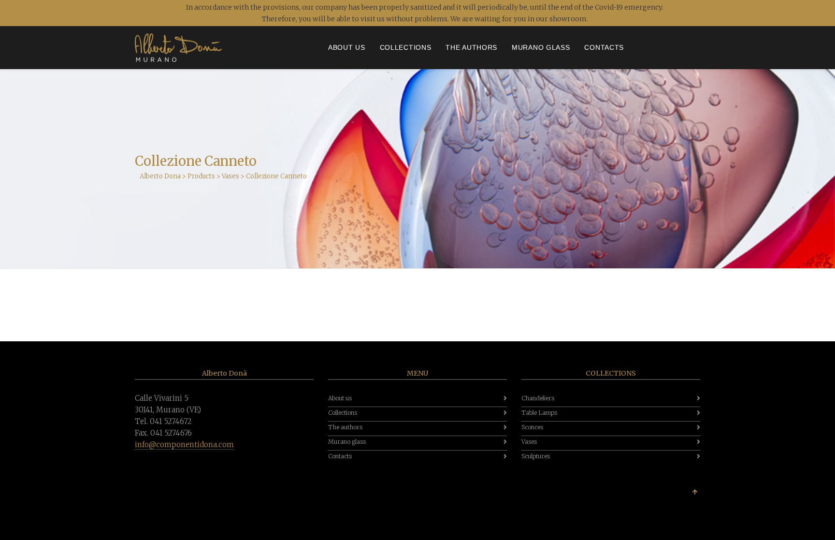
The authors (345, 427)
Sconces (532, 427)
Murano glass (347, 441)
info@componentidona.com (184, 444)
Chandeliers (537, 398)
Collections (342, 412)
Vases (529, 441)
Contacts (340, 456)
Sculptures (535, 456)
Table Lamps (539, 412)
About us (340, 398)
